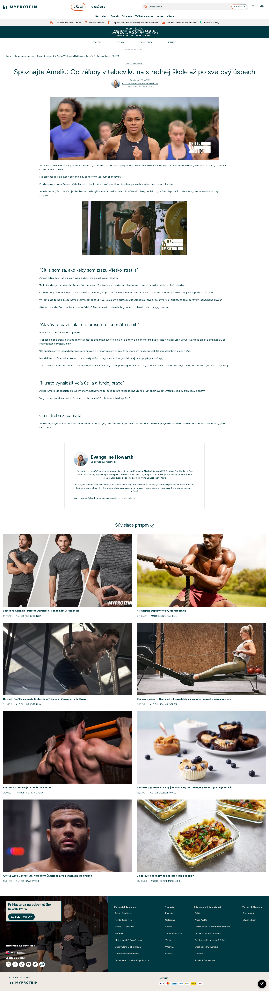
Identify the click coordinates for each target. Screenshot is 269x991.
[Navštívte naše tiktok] (22, 964)
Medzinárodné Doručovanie (128, 940)
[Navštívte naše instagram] (8, 964)
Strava (120, 42)
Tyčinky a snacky (144, 16)
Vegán (160, 16)
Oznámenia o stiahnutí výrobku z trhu (133, 960)
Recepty (97, 42)
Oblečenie (170, 920)
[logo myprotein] (20, 6)
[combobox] (195, 6)
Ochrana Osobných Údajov (208, 933)
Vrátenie (119, 933)
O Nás (198, 913)
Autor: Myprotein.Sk (28, 616)
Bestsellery (101, 16)
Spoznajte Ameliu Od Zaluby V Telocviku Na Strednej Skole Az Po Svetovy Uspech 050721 (78, 56)
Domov (9, 56)
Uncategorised (27, 56)
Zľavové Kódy (249, 920)
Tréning (172, 42)
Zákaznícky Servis (123, 913)
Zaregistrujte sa (21, 917)
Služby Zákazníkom (124, 926)
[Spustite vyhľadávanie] (146, 6)
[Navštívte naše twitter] (35, 964)
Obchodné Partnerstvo (206, 947)
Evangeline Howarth (112, 457)
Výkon (170, 16)
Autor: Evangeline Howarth (140, 83)
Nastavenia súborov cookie (20, 946)
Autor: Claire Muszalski (166, 881)
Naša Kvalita (201, 920)
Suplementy (146, 42)
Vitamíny (127, 16)
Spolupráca (248, 913)
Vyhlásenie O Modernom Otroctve (212, 926)
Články (168, 926)
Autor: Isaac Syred (27, 881)
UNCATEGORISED (134, 63)
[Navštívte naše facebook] (15, 964)
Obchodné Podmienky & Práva (210, 940)
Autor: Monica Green (163, 704)
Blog (17, 56)
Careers (199, 953)
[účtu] (253, 7)
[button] (262, 984)
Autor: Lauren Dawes (163, 793)
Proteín (115, 16)
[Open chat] (42, 964)
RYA (163, 471)
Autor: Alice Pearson (164, 616)
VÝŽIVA (78, 6)
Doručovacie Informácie (127, 953)
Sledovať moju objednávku (128, 947)
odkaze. (131, 498)
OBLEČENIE (98, 6)
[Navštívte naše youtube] (28, 964)
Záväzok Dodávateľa (205, 960)
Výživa (168, 953)
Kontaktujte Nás (123, 920)
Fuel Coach (240, 7)
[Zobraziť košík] (262, 6)
